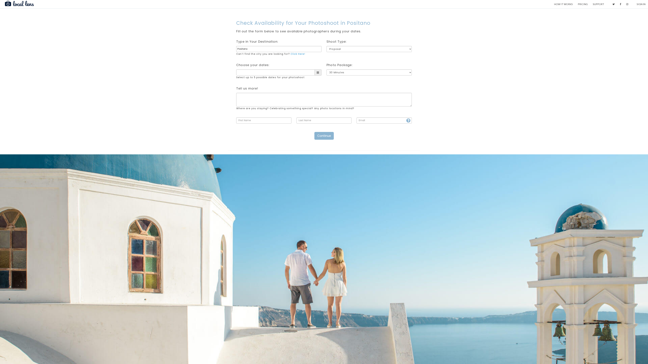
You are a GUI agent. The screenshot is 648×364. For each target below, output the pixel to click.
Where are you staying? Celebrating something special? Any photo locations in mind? (295, 108)
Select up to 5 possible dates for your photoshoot (270, 77)
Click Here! (298, 54)
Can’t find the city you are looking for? (270, 54)
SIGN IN (641, 4)
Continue (324, 136)
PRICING (583, 4)
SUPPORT (598, 4)
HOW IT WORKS (563, 4)
